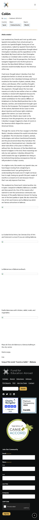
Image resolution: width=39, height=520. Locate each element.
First (3, 465)
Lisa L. (5, 18)
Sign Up (6, 514)
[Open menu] (35, 5)
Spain (4, 25)
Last (3, 474)
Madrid (26, 25)
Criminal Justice (15, 25)
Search (23, 388)
